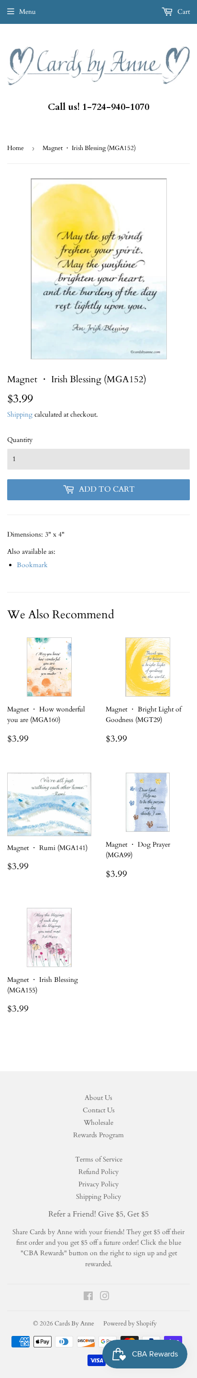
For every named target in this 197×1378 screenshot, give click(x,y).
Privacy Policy (98, 1184)
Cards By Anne (74, 1323)
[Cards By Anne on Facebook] (88, 1297)
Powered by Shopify (130, 1323)
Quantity (20, 439)
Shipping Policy (98, 1196)
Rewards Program (98, 1135)
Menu (27, 11)
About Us (98, 1097)
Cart (182, 11)
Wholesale (98, 1122)
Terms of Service (98, 1159)
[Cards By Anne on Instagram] (104, 1297)
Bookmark (32, 565)
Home (15, 148)
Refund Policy (98, 1171)
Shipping (20, 414)
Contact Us (99, 1110)
